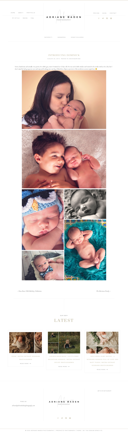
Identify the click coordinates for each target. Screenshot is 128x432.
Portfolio (31, 12)
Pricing (96, 13)
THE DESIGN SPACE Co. (94, 430)
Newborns (62, 37)
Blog (104, 13)
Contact (113, 13)
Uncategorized (74, 58)
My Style (15, 18)
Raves (25, 18)
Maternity (48, 37)
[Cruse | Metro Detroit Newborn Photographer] (25, 342)
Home (13, 12)
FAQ (32, 18)
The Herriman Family (102, 291)
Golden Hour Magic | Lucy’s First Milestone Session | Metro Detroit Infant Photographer (64, 359)
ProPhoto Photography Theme (68, 430)
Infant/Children (77, 37)
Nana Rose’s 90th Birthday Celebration (30, 291)
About (20, 12)
